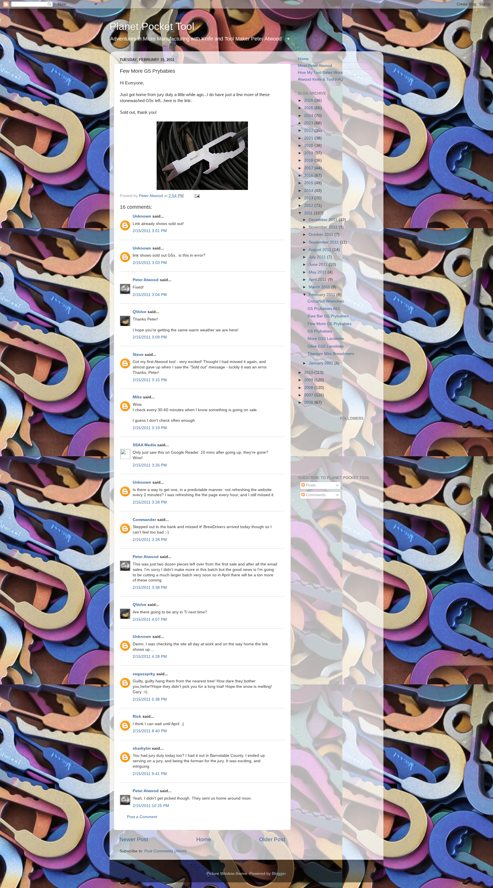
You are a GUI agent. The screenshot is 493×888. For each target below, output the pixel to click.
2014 (309, 190)
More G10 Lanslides (326, 338)
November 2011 (324, 227)
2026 (309, 100)
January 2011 (321, 363)
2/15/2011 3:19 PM (150, 428)
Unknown (142, 216)
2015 (309, 183)
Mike (137, 397)
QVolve (139, 312)
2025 (309, 108)
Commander (144, 520)
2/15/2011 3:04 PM (150, 295)
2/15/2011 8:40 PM (150, 731)
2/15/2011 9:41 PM (150, 774)
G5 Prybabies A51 (324, 309)
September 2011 (324, 242)
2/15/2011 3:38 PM (150, 587)
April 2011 (318, 279)
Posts (310, 485)
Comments (315, 495)
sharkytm (142, 748)
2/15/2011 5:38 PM (150, 699)
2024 (309, 115)
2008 (309, 388)
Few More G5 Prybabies (329, 324)
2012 (309, 205)
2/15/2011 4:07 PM (150, 619)
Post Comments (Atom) (165, 851)
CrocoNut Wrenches (326, 301)
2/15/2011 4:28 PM (150, 656)
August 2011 (320, 250)
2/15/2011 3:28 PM (150, 502)
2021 (309, 138)
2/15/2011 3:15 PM (150, 380)
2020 (309, 145)
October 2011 (321, 234)
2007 (309, 395)
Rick (137, 716)
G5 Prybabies (320, 331)
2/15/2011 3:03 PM (150, 263)
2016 (309, 175)
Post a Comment (142, 817)
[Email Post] (197, 196)
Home (203, 839)
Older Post (272, 839)
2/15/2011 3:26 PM (150, 465)
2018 (309, 160)
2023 (309, 123)
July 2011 (318, 257)
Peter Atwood (146, 280)
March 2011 (320, 287)
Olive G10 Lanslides (326, 346)
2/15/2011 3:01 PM (150, 231)
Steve (138, 354)
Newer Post (134, 839)
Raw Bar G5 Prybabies (328, 316)
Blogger (279, 873)
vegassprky (144, 674)
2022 (309, 130)
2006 (309, 402)
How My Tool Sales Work (320, 72)
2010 (309, 372)
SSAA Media (144, 445)
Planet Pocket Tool (152, 26)
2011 (309, 213)
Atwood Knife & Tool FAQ (320, 79)
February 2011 (322, 295)
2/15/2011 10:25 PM (151, 806)
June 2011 (319, 264)
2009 (309, 380)
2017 (309, 168)
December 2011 (324, 220)
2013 (309, 198)
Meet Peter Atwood (315, 66)
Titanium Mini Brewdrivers (331, 354)
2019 (309, 153)
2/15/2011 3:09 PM (150, 337)
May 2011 (318, 272)
